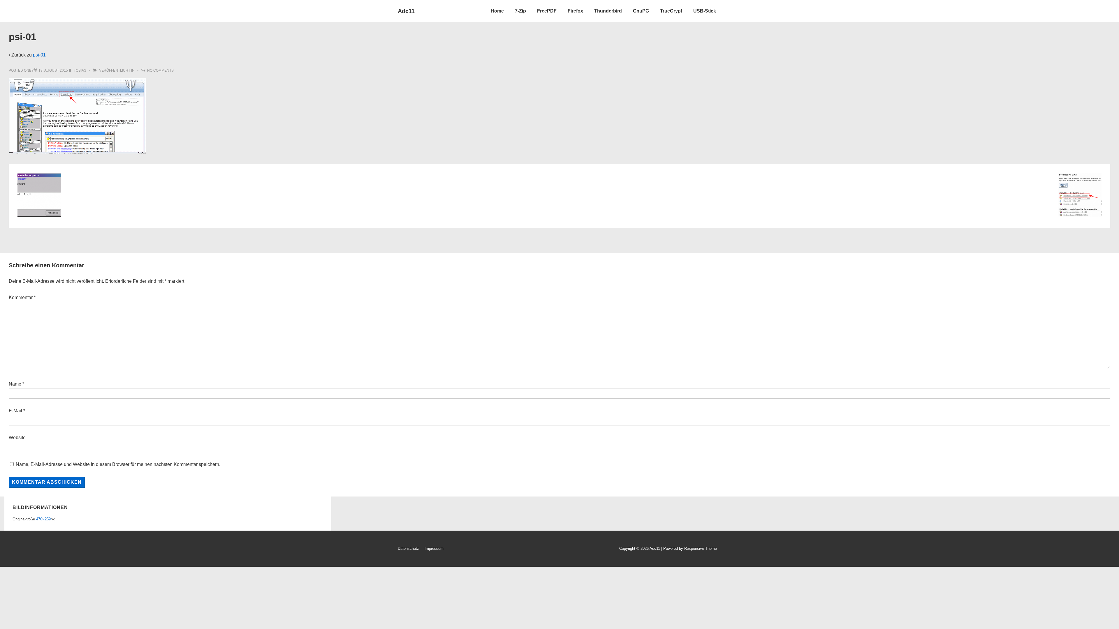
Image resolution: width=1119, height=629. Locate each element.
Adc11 (406, 11)
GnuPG (641, 10)
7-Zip (520, 10)
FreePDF (547, 10)
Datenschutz (408, 548)
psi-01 (39, 54)
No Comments (160, 70)
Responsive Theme (700, 548)
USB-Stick (704, 10)
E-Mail (15, 410)
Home (497, 10)
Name (15, 383)
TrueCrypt (671, 10)
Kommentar (22, 297)
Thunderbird (608, 10)
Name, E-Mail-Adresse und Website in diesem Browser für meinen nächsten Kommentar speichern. (118, 464)
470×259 (43, 519)
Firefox (575, 10)
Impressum (434, 548)
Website (17, 437)
